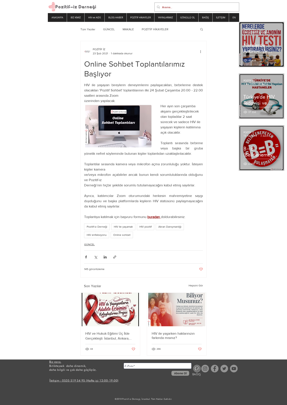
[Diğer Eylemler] (200, 51)
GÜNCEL (109, 29)
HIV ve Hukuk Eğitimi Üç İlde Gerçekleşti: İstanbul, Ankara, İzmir (107, 336)
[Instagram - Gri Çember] (205, 368)
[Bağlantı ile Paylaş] (115, 257)
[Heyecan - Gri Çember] (224, 368)
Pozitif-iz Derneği (97, 226)
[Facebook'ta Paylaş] (86, 257)
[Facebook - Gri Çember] (214, 368)
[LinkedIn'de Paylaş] (105, 257)
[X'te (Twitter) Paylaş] (95, 257)
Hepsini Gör (196, 285)
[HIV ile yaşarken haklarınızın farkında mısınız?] (176, 309)
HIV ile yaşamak (123, 226)
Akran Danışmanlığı (169, 226)
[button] (201, 29)
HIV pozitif (145, 226)
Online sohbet (121, 234)
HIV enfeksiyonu (97, 234)
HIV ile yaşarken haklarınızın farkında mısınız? (173, 336)
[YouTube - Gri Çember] (234, 368)
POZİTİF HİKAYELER (155, 29)
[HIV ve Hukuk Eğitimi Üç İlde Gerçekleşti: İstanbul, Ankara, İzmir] (110, 309)
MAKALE (128, 29)
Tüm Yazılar (87, 29)
